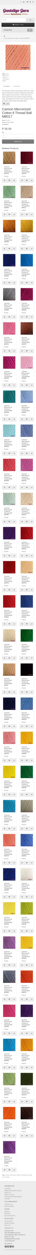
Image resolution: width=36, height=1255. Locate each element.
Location (7, 1188)
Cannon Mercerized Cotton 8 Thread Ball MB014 (26, 989)
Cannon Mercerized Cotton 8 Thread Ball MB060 (8, 272)
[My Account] (24, 2)
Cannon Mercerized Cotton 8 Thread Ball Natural (8, 648)
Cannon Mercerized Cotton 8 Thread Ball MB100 (26, 579)
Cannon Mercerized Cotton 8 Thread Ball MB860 (8, 784)
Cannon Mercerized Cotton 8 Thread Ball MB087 (26, 1125)
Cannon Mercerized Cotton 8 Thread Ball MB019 (8, 1125)
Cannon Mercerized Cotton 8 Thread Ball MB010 (8, 750)
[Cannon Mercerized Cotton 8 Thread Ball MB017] (18, 57)
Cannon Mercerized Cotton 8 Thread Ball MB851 (8, 1159)
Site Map (7, 1198)
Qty (3, 132)
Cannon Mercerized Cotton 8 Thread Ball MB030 (26, 921)
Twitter (8, 1246)
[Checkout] (33, 2)
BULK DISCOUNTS (9, 1215)
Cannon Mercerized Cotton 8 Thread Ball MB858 (8, 1057)
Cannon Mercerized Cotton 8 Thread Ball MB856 (8, 716)
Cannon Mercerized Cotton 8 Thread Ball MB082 (26, 306)
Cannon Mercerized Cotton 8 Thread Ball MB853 (26, 443)
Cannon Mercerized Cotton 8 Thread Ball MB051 (26, 818)
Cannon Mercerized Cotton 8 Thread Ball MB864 (8, 306)
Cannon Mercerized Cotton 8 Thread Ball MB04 (8, 682)
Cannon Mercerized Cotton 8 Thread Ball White (26, 886)
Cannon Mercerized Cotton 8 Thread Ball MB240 (26, 784)
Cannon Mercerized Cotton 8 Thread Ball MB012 (26, 545)
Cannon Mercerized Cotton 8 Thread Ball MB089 (8, 477)
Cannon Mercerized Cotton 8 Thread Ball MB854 (26, 852)
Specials (7, 1213)
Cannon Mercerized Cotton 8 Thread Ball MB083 (26, 1023)
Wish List (7, 1225)
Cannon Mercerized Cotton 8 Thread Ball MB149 (26, 272)
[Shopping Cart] (30, 2)
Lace (3, 1177)
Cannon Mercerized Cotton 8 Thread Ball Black (26, 682)
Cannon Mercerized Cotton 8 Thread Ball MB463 (8, 511)
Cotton (30, 1175)
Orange (7, 1177)
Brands (7, 1211)
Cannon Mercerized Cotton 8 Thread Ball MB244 (8, 818)
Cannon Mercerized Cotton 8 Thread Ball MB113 (26, 238)
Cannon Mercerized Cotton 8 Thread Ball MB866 (8, 545)
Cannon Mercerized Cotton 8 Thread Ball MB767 (8, 1091)
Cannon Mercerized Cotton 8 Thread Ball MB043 (26, 1057)
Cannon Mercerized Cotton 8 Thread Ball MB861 (8, 614)
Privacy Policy (9, 1194)
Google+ (10, 1246)
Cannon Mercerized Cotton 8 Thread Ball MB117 (26, 204)
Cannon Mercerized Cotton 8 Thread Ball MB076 (26, 341)
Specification (16, 86)
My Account (8, 1221)
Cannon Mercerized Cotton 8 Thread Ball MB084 (26, 955)
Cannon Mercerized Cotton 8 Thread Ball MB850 (26, 750)
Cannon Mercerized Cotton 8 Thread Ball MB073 (8, 170)
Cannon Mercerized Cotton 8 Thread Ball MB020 (8, 443)
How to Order (9, 1206)
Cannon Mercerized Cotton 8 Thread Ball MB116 (26, 511)
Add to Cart (18, 141)
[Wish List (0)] (27, 2)
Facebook (5, 1246)
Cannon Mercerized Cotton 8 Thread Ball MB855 (8, 886)
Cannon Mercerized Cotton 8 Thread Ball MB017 (17, 38)
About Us (7, 1192)
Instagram (13, 1246)
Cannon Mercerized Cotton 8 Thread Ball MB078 (8, 852)
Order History (9, 1223)
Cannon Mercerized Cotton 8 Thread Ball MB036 (8, 409)
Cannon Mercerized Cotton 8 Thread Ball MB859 (8, 238)
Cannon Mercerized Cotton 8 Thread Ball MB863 (8, 989)
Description (7, 86)
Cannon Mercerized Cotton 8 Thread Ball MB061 (26, 614)
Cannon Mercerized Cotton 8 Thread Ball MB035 (26, 648)
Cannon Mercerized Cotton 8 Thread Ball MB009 (8, 1023)
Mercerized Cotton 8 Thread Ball (19, 1175)
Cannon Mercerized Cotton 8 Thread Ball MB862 (26, 375)
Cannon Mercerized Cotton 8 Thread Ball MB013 (8, 579)
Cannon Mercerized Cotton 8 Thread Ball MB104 (26, 170)
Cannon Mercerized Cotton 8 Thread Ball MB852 (8, 375)
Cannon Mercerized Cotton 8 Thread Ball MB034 (26, 477)
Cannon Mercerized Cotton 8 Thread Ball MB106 (8, 955)
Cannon (8, 120)
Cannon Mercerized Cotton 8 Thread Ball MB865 (8, 204)
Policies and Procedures (13, 1196)
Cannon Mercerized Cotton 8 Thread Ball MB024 (26, 716)
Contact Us (8, 1204)
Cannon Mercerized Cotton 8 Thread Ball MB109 (26, 1091)
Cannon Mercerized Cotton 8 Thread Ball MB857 (26, 409)
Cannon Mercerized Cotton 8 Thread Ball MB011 (8, 341)
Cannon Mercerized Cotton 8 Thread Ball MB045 (8, 921)
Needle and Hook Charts (12, 1190)
